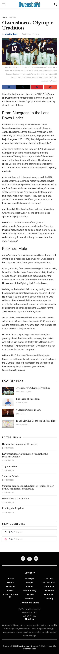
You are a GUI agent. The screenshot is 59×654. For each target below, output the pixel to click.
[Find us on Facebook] (23, 558)
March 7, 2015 (22, 425)
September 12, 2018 (30, 34)
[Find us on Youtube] (36, 558)
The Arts (29, 594)
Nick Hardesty (11, 34)
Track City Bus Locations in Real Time (36, 421)
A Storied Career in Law (28, 410)
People (29, 582)
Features (12, 17)
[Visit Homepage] (29, 4)
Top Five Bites (9, 466)
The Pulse (49, 586)
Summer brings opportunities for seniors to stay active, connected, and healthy (28, 487)
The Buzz (30, 598)
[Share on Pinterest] (37, 87)
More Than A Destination (15, 498)
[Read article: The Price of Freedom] (8, 402)
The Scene (48, 590)
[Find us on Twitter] (29, 559)
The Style (49, 594)
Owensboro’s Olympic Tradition (33, 388)
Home (4, 17)
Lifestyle (29, 578)
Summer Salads (10, 476)
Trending (48, 598)
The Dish (48, 578)
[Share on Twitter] (23, 87)
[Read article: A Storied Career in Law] (8, 413)
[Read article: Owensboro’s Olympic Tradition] (8, 391)
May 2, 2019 (21, 414)
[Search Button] (55, 4)
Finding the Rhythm (13, 508)
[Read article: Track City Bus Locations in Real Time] (8, 424)
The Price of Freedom (28, 399)
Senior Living (29, 590)
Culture (10, 578)
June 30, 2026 (22, 402)
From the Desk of (10, 595)
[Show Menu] (3, 4)
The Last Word (48, 582)
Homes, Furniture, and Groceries (20, 444)
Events (10, 582)
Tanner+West (30, 649)
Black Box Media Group (26, 646)
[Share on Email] (50, 87)
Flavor (10, 590)
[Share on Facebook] (9, 87)
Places (29, 586)
